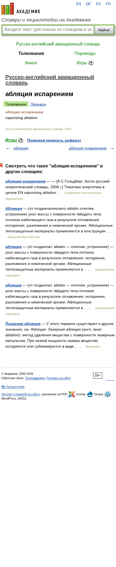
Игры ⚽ (85, 63)
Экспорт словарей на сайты (20, 394)
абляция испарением (25, 181)
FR (108, 4)
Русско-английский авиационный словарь (58, 44)
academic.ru (20, 9)
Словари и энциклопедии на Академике (46, 20)
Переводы (84, 53)
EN (78, 4)
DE (88, 4)
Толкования (31, 53)
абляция (20, 148)
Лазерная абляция (22, 323)
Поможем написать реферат (54, 140)
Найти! (104, 30)
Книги (31, 63)
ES (98, 4)
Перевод (38, 104)
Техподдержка (35, 378)
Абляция (13, 208)
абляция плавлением (88, 148)
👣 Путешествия (13, 386)
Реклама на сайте (58, 378)
